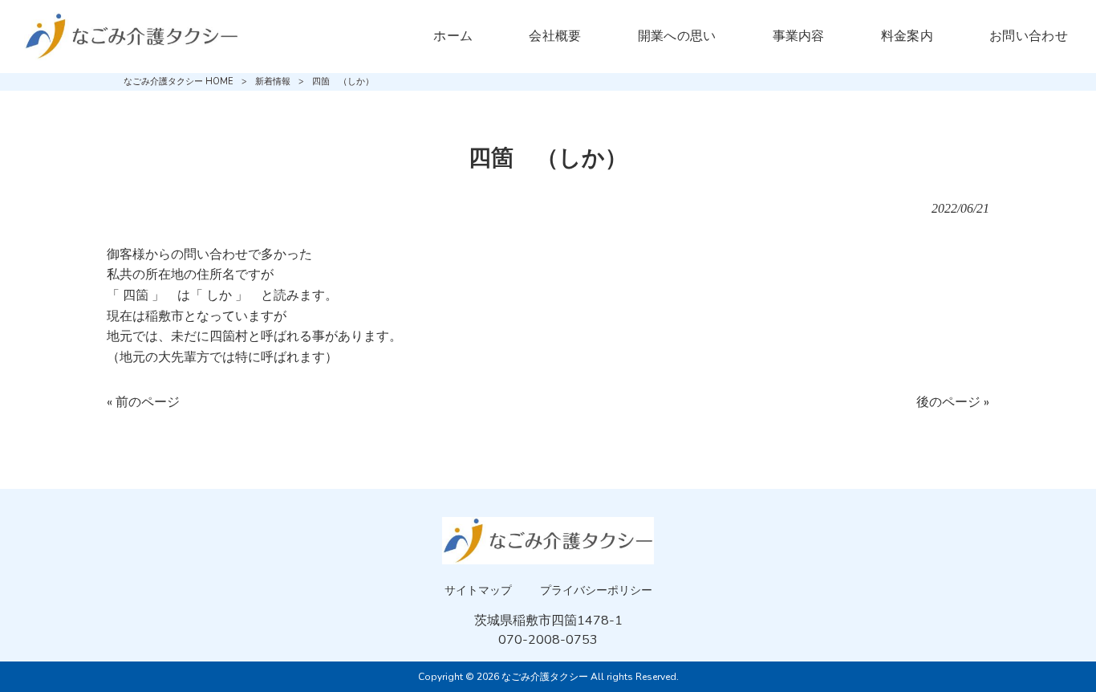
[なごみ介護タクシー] (131, 36)
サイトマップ (478, 590)
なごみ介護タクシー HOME (178, 81)
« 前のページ (143, 402)
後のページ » (952, 402)
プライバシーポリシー (596, 590)
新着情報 (272, 81)
